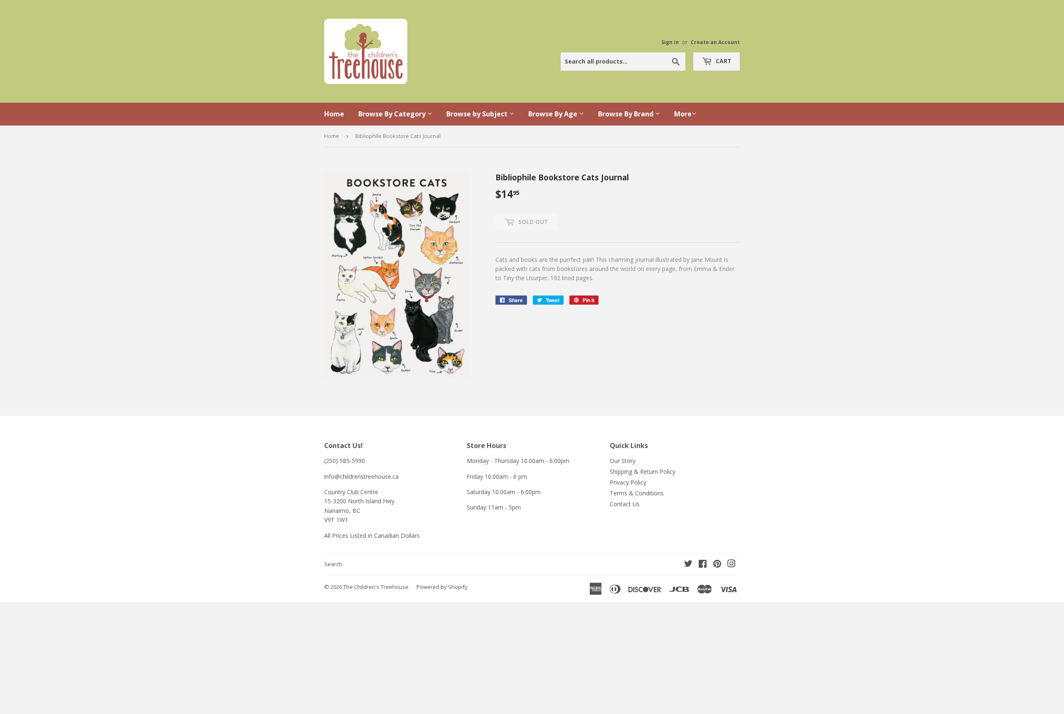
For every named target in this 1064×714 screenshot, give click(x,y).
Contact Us (625, 504)
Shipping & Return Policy (642, 471)
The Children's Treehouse (376, 587)
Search (333, 564)
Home (334, 113)
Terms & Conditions (637, 493)
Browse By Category (392, 113)
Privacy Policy (628, 482)
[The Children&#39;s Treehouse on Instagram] (731, 565)
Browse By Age (553, 113)
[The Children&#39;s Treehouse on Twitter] (688, 565)
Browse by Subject (477, 113)
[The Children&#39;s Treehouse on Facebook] (702, 565)
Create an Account (715, 42)
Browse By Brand (626, 113)
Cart (723, 61)
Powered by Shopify (442, 587)
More (683, 113)
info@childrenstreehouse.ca (361, 476)
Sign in (670, 42)
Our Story (622, 461)
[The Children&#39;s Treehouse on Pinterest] (717, 565)
